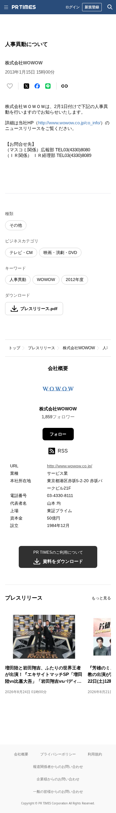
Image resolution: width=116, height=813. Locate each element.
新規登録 (92, 6)
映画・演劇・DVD (60, 252)
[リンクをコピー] (64, 86)
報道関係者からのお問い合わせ (58, 766)
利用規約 (95, 754)
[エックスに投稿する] (26, 86)
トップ (14, 348)
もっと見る (101, 598)
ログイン (72, 6)
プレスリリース (41, 348)
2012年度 (75, 279)
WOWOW (46, 279)
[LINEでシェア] (48, 86)
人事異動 (18, 279)
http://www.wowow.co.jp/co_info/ (69, 122)
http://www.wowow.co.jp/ (69, 465)
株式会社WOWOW (79, 348)
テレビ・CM (21, 252)
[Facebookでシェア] (37, 86)
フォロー (58, 434)
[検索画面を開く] (110, 7)
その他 (16, 225)
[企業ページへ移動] (58, 390)
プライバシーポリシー (58, 754)
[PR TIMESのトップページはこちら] (24, 7)
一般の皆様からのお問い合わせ (58, 791)
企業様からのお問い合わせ (58, 779)
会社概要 (21, 754)
